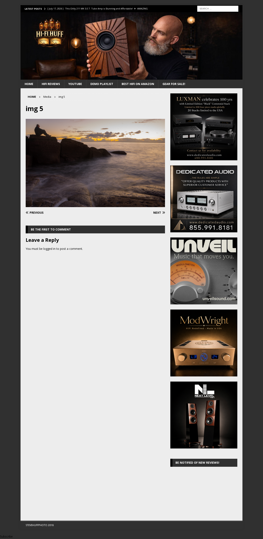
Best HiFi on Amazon (138, 84)
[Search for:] (217, 8)
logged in (49, 249)
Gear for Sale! (174, 84)
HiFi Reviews (51, 84)
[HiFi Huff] (131, 77)
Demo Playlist (101, 84)
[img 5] (95, 205)
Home (29, 84)
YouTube (75, 84)
